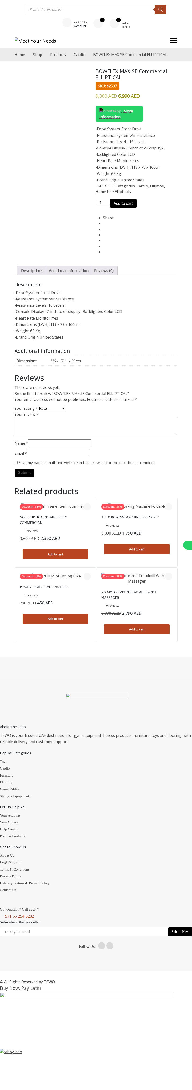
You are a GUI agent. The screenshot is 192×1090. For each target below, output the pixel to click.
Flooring (6, 782)
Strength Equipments (15, 796)
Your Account (10, 815)
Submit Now (180, 932)
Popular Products (12, 836)
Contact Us (8, 890)
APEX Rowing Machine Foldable (130, 517)
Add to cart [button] (55, 554)
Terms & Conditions (15, 869)
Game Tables (9, 789)
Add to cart (123, 203)
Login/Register (11, 862)
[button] (173, 40)
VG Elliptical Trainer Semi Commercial (44, 520)
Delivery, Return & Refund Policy (25, 883)
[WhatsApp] (187, 545)
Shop (37, 54)
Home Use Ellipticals (113, 191)
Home (20, 54)
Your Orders (9, 822)
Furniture (6, 775)
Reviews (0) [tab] (104, 270)
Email (21, 453)
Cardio (79, 54)
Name (21, 443)
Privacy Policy (10, 876)
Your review (26, 414)
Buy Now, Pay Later (20, 988)
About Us (7, 855)
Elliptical (157, 186)
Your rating (26, 408)
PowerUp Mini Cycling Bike (44, 587)
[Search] (160, 9)
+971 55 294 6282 (18, 916)
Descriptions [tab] (32, 270)
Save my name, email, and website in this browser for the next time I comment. (87, 462)
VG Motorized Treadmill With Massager (128, 595)
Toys (3, 761)
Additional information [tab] (69, 270)
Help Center (9, 829)
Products (58, 54)
